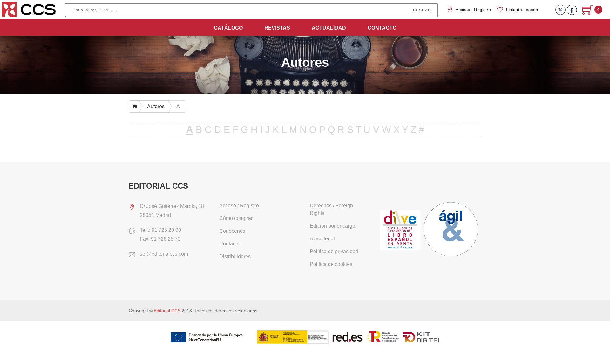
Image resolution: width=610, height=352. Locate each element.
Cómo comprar (236, 218)
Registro (482, 9)
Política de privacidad (334, 251)
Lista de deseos (522, 9)
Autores (156, 106)
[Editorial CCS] (29, 9)
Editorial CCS (167, 310)
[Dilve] (401, 230)
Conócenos (232, 231)
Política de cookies (331, 264)
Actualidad (329, 28)
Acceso (463, 9)
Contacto (382, 28)
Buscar (422, 10)
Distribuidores (235, 256)
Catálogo (228, 28)
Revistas (277, 28)
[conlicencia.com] (451, 230)
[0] (588, 12)
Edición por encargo (332, 226)
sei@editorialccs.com (164, 254)
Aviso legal (322, 238)
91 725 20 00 (166, 230)
